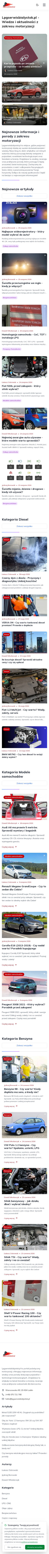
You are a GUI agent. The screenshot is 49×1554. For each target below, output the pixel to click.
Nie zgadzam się (14, 1547)
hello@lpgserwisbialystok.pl (17, 1399)
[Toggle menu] (44, 5)
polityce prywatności (29, 1542)
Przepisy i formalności (14, 38)
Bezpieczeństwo (9, 298)
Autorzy (7, 1464)
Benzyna (7, 1059)
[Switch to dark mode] (37, 4)
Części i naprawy (10, 107)
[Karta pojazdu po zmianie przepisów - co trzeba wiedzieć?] (24, 55)
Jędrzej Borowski (8, 228)
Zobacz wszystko (24, 196)
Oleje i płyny (7, 1508)
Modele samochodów (13, 85)
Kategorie (8, 1487)
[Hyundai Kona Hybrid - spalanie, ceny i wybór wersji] (24, 92)
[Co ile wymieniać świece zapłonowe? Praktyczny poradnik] (24, 114)
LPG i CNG (6, 1503)
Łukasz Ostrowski (9, 382)
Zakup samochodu (10, 246)
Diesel (6, 540)
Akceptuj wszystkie (34, 1547)
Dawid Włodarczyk (9, 331)
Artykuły (7, 1406)
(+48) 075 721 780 (13, 1394)
